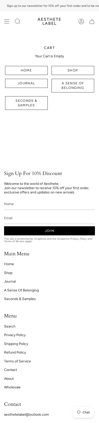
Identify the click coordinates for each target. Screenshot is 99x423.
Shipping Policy (16, 344)
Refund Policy (15, 352)
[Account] (81, 21)
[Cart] (92, 21)
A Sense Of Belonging (72, 85)
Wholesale (12, 387)
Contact (10, 370)
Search (9, 326)
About (9, 379)
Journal (26, 83)
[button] (17, 21)
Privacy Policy (78, 238)
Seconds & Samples (26, 103)
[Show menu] (6, 21)
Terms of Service (14, 241)
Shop (73, 70)
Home (26, 70)
